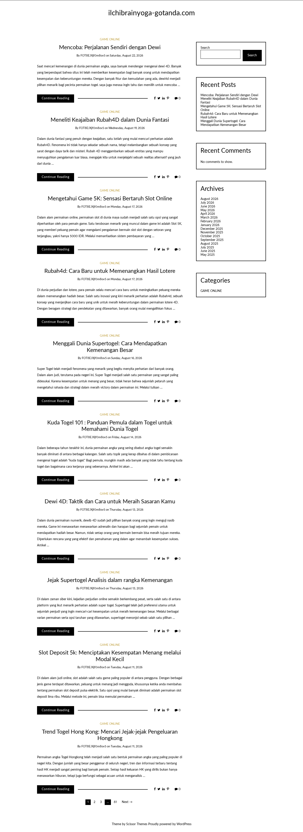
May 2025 (208, 254)
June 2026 (208, 206)
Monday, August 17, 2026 (126, 206)
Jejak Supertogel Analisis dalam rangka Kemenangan (110, 580)
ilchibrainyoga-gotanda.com (151, 13)
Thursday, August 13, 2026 (126, 509)
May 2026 (208, 210)
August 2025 (209, 243)
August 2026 (209, 199)
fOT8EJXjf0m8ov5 (93, 55)
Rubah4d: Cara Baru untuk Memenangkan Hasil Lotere (109, 271)
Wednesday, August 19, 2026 (126, 128)
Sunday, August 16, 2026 (126, 358)
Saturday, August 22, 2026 (126, 55)
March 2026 (209, 217)
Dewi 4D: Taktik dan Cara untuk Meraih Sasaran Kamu (110, 501)
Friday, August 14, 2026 (126, 437)
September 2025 (212, 240)
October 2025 (210, 236)
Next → (127, 802)
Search (205, 47)
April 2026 (208, 213)
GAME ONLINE (110, 39)
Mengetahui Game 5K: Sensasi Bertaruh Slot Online (110, 198)
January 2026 (210, 225)
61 (115, 802)
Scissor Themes (136, 824)
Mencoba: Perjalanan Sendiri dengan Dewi (110, 47)
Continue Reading (55, 98)
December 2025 (212, 228)
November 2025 (212, 232)
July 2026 (207, 202)
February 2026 (211, 221)
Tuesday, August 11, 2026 (126, 667)
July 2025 (207, 247)
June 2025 (208, 251)
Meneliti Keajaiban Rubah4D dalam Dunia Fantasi (110, 120)
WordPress (184, 824)
